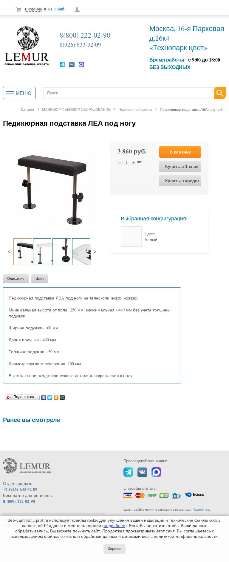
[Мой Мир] (62, 396)
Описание (15, 279)
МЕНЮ (23, 93)
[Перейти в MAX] (81, 64)
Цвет (39, 279)
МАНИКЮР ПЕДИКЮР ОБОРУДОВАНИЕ (76, 109)
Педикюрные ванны (135, 109)
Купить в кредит (182, 180)
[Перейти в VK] (72, 64)
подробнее (114, 525)
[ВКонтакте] (44, 396)
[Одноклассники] (56, 396)
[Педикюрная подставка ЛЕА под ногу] (52, 185)
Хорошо (114, 549)
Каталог (27, 109)
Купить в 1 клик (181, 166)
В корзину (180, 152)
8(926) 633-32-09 (80, 44)
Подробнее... (202, 510)
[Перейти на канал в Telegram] (62, 64)
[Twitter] (50, 396)
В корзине (33, 9)
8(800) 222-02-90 (85, 35)
